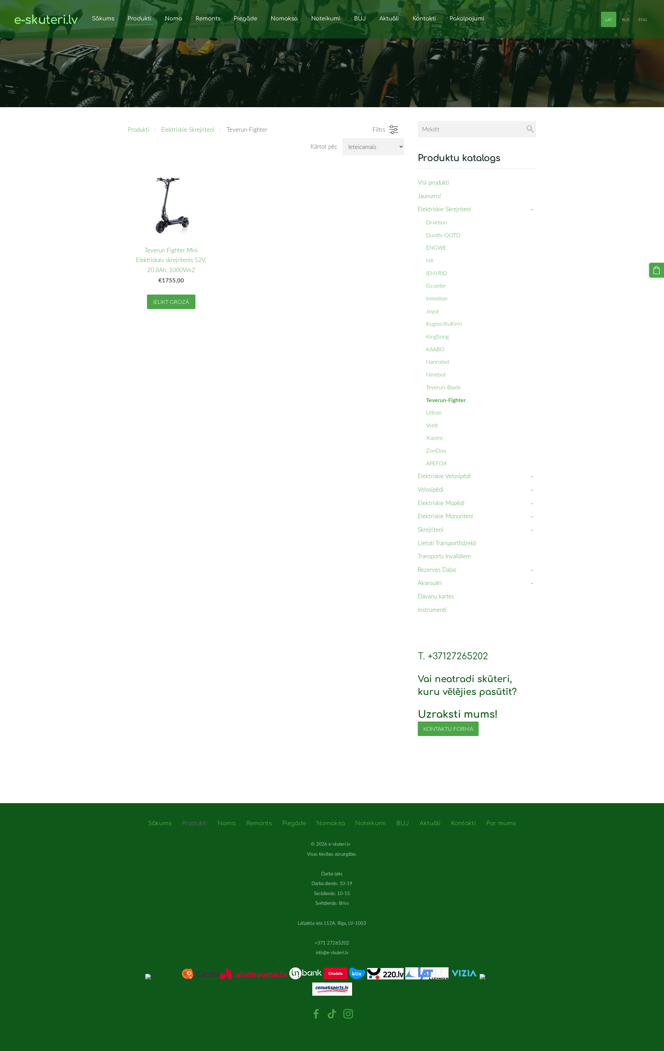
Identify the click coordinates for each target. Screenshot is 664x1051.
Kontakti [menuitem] (424, 19)
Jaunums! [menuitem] (429, 196)
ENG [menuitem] (642, 19)
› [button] (532, 210)
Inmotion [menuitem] (437, 298)
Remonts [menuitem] (208, 19)
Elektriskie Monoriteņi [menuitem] (445, 516)
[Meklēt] (530, 129)
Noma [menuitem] (173, 19)
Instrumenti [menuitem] (432, 610)
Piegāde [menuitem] (245, 19)
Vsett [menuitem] (432, 425)
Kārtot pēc (324, 146)
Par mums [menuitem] (501, 823)
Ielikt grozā (171, 302)
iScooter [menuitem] (436, 285)
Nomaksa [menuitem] (284, 19)
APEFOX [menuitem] (436, 463)
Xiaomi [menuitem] (434, 437)
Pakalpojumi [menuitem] (467, 19)
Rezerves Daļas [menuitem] (437, 570)
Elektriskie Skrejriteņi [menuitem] (444, 209)
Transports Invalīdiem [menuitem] (444, 556)
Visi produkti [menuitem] (433, 182)
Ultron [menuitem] (434, 412)
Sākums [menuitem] (103, 19)
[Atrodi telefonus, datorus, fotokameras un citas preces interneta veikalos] (182, 977)
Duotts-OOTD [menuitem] (443, 235)
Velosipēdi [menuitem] (430, 489)
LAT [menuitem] (608, 19)
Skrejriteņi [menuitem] (430, 529)
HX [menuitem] (430, 260)
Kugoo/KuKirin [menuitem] (444, 323)
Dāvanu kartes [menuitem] (436, 596)
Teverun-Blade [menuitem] (443, 387)
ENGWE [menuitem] (436, 247)
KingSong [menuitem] (437, 336)
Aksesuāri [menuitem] (430, 583)
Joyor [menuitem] (433, 311)
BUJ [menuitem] (360, 19)
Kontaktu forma (448, 729)
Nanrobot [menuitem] (437, 361)
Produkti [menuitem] (139, 19)
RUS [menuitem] (625, 19)
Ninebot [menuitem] (435, 374)
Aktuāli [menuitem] (389, 19)
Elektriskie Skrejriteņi (187, 129)
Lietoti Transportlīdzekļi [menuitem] (447, 543)
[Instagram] (348, 1013)
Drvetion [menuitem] (436, 222)
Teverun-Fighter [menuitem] (446, 400)
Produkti (138, 129)
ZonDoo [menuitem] (436, 450)
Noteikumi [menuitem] (326, 19)
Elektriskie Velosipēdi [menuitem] (444, 476)
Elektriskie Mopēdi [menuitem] (441, 503)
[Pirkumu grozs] (656, 270)
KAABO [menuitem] (435, 349)
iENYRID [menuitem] (436, 273)
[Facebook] (316, 1013)
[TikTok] (332, 1013)
